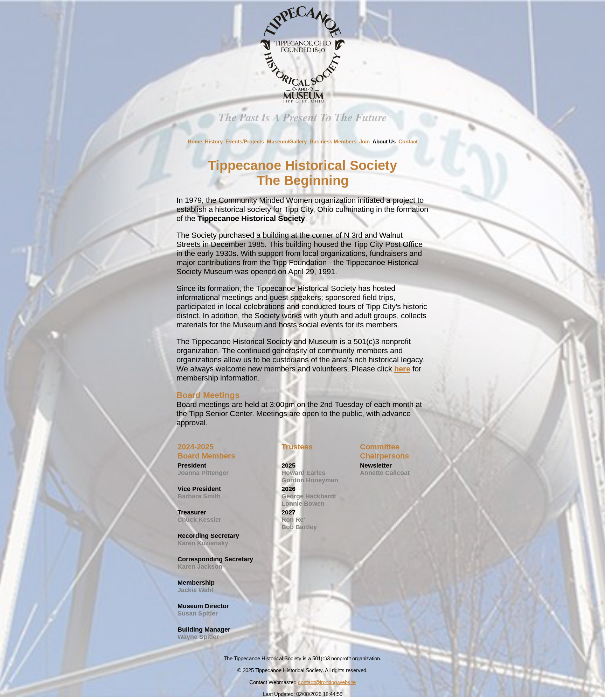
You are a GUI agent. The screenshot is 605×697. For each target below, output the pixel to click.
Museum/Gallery (287, 141)
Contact (408, 141)
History (214, 141)
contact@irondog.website (327, 682)
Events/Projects (244, 141)
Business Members (333, 141)
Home (195, 141)
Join (364, 141)
